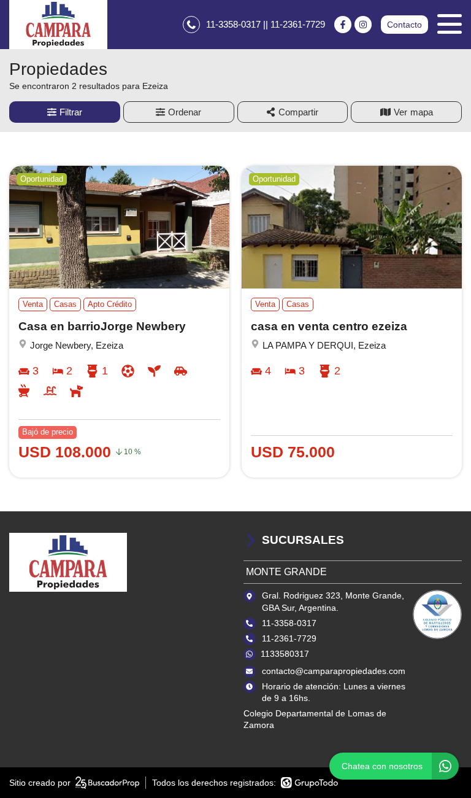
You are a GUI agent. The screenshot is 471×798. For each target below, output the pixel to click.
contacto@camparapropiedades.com (333, 671)
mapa (421, 112)
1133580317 (285, 654)
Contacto (404, 24)
